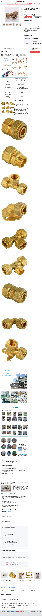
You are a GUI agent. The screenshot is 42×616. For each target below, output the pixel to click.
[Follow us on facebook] (34, 611)
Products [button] (8, 3)
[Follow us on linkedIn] (40, 611)
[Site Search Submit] (30, 3)
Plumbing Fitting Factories (13, 603)
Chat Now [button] (37, 17)
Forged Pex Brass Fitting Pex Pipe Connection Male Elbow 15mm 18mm (21, 580)
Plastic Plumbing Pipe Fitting (20, 605)
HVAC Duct (9, 599)
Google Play (8, 611)
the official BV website (20, 482)
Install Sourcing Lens (21, 611)
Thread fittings (33, 590)
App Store (3, 611)
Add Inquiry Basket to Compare (12, 27)
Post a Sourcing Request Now (10, 565)
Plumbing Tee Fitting (28, 605)
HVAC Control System (15, 599)
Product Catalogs (12, 587)
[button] (1, 1)
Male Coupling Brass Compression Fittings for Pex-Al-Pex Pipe (37, 580)
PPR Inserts (2, 590)
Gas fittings (12, 590)
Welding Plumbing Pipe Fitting (5, 607)
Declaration (29, 613)
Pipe (10, 511)
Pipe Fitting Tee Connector (12, 605)
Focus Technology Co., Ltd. (15, 613)
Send (7, 564)
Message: (4, 557)
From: (4, 553)
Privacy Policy (33, 613)
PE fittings (22, 590)
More (1, 608)
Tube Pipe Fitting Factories (22, 603)
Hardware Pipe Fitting (4, 605)
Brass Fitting (8, 511)
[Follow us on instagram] (37, 611)
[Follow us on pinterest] (39, 611)
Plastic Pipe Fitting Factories (5, 603)
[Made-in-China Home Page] (21, 1)
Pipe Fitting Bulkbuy (13, 607)
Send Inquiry (28, 17)
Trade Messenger (13, 611)
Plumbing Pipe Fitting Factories (31, 603)
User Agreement (25, 613)
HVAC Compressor (3, 599)
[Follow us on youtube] (38, 611)
